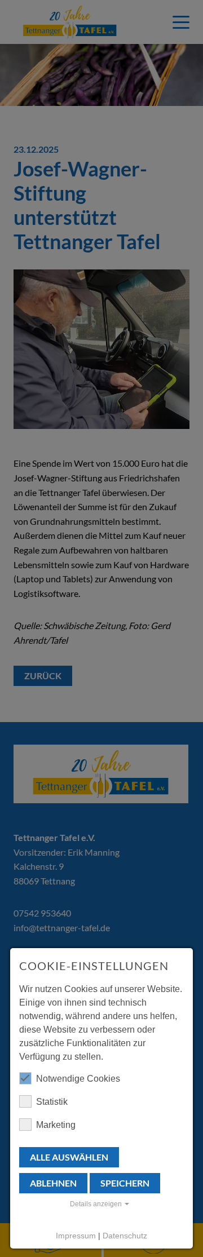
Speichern (124, 1183)
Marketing (56, 1125)
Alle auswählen (69, 1157)
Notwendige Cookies (78, 1078)
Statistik (52, 1101)
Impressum (76, 1235)
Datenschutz (125, 1235)
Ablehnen (53, 1183)
